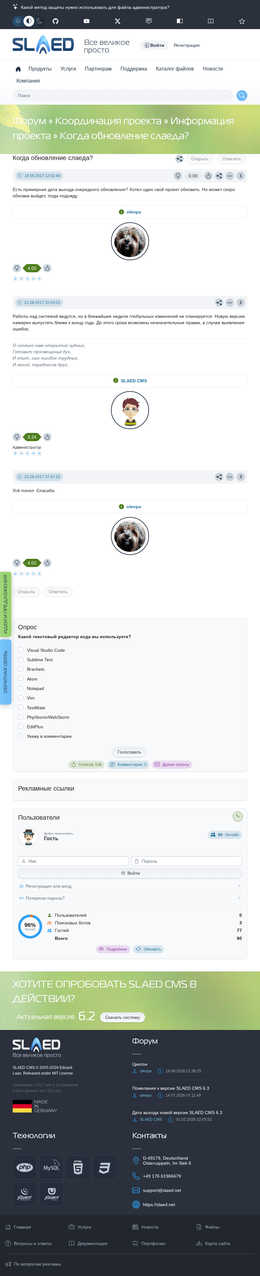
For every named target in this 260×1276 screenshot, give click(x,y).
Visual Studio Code (46, 650)
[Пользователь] (230, 176)
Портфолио (153, 1243)
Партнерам (98, 68)
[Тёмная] (39, 21)
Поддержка (133, 68)
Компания (28, 80)
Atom (32, 678)
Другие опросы (175, 764)
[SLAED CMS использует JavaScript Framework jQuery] (25, 1194)
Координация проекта (109, 121)
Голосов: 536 (90, 764)
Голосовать (129, 752)
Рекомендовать (242, 21)
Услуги (68, 68)
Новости (213, 68)
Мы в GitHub (55, 21)
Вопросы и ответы (33, 1243)
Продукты (40, 68)
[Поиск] (242, 95)
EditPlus (35, 726)
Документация (92, 1243)
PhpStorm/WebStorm (48, 717)
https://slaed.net (159, 1204)
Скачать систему (122, 1017)
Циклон (139, 1064)
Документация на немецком (179, 21)
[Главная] (18, 69)
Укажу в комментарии (49, 736)
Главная (22, 1227)
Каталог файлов (175, 68)
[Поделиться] (179, 159)
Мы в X (117, 21)
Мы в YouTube (86, 21)
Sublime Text (40, 659)
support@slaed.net (162, 1190)
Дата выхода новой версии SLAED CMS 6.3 (177, 1112)
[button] (154, 45)
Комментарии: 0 (132, 764)
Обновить (152, 949)
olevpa (134, 211)
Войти (133, 873)
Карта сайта (217, 1243)
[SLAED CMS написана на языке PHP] (25, 1168)
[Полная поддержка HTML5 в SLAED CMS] (78, 1168)
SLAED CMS (134, 380)
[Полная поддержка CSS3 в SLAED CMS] (105, 1168)
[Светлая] (18, 21)
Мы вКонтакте (148, 21)
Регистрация (187, 45)
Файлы (212, 1227)
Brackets (35, 669)
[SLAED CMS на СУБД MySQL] (51, 1168)
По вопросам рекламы (37, 1264)
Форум (30, 121)
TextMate (36, 707)
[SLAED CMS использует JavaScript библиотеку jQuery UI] (51, 1194)
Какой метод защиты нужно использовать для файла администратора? (94, 7)
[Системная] (28, 21)
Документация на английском (210, 21)
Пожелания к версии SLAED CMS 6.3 (170, 1088)
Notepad (35, 688)
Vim (31, 697)
